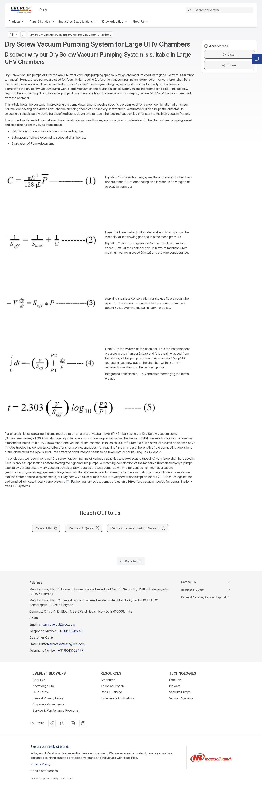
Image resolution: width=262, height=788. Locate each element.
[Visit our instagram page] (83, 723)
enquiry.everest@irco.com (57, 624)
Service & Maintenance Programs (55, 710)
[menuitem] (17, 22)
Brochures (108, 680)
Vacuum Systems (181, 698)
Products (175, 680)
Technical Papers (113, 686)
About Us (39, 680)
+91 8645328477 (70, 650)
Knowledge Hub (43, 686)
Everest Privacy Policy (48, 698)
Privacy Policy (40, 764)
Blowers (174, 686)
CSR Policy (40, 692)
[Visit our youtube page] (62, 723)
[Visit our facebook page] (52, 723)
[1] (67, 481)
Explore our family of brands (49, 747)
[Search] (189, 10)
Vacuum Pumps (180, 692)
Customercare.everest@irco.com (62, 644)
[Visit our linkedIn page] (72, 723)
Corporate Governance (48, 704)
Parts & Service (111, 692)
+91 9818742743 (70, 631)
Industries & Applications (118, 698)
